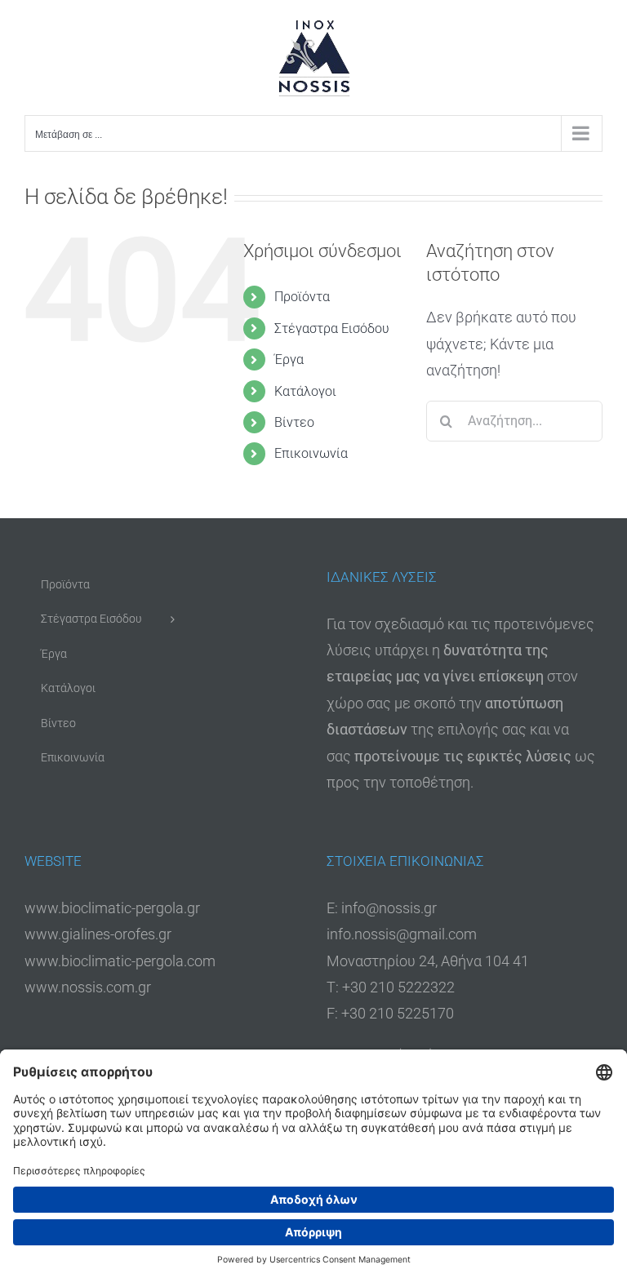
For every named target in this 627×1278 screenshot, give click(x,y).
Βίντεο (294, 422)
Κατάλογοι (305, 391)
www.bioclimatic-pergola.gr (112, 907)
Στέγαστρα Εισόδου (331, 328)
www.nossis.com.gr (87, 987)
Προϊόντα (302, 296)
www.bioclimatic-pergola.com (120, 961)
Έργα (289, 359)
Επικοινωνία (311, 453)
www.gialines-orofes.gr (97, 934)
